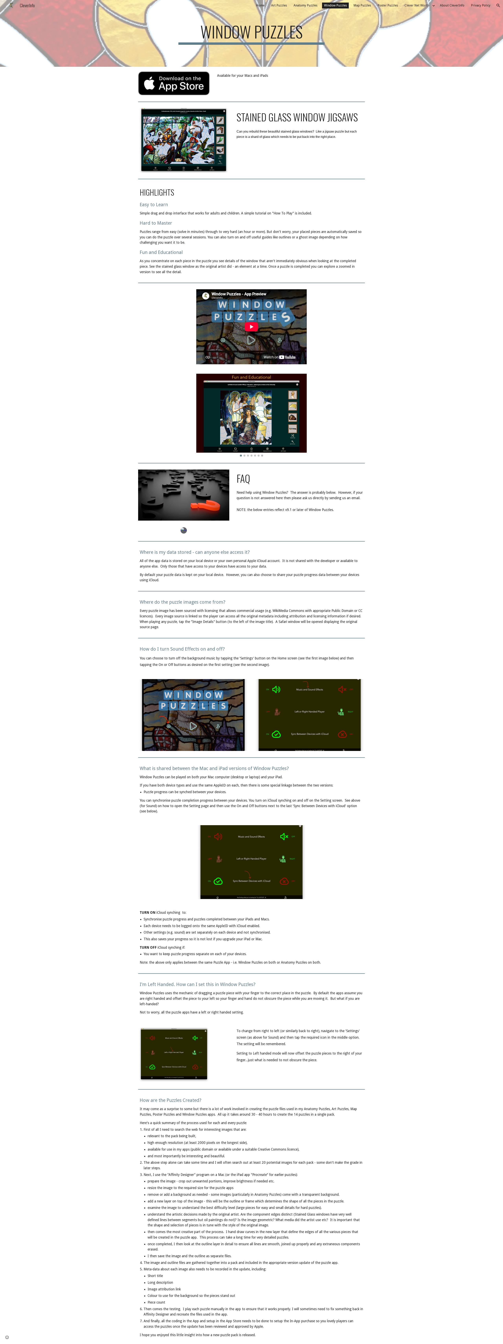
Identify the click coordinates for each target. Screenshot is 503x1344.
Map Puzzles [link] (362, 5)
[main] (251, 33)
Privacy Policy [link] (480, 5)
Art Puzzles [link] (279, 5)
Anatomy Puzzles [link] (305, 5)
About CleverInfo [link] (452, 5)
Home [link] (260, 5)
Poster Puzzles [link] (388, 5)
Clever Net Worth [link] (417, 5)
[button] (498, 5)
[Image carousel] (251, 415)
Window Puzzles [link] (335, 5)
